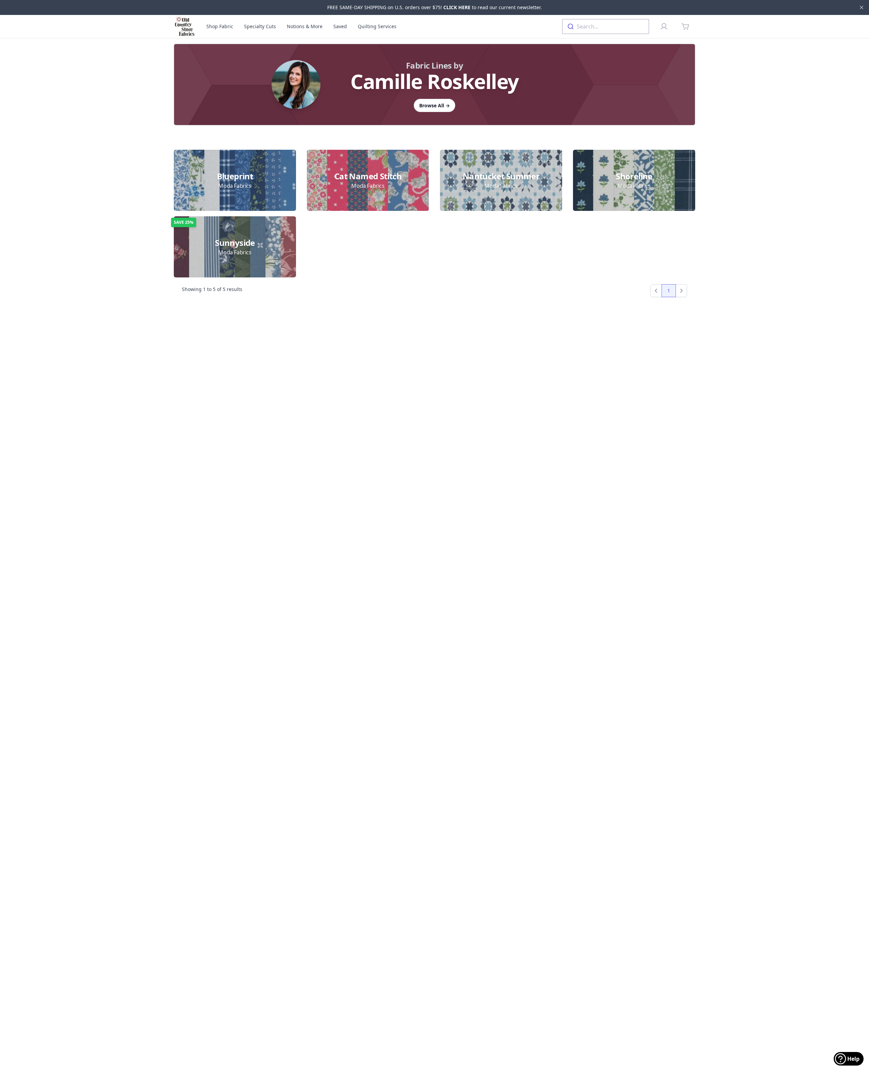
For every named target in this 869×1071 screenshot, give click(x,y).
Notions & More (304, 26)
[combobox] (605, 26)
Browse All (434, 105)
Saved (340, 26)
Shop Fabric (219, 26)
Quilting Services (377, 26)
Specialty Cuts (260, 26)
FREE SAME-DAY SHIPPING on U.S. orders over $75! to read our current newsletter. (434, 7)
